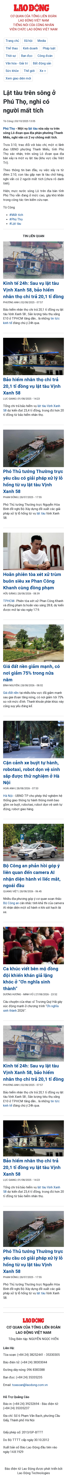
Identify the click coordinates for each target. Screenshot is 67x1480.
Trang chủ (12, 41)
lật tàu (33, 128)
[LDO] (33, 260)
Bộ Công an (11, 903)
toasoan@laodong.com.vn (30, 1385)
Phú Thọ (9, 128)
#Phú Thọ (16, 219)
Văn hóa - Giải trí (17, 63)
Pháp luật (49, 48)
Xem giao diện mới (18, 78)
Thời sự (11, 56)
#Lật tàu (15, 224)
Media (41, 41)
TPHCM (8, 601)
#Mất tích (16, 215)
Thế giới (29, 71)
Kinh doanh (30, 48)
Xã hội (28, 41)
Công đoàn (45, 56)
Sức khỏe (12, 71)
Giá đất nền (11, 693)
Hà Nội (8, 796)
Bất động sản (42, 63)
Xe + (43, 71)
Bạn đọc (27, 56)
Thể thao (12, 48)
